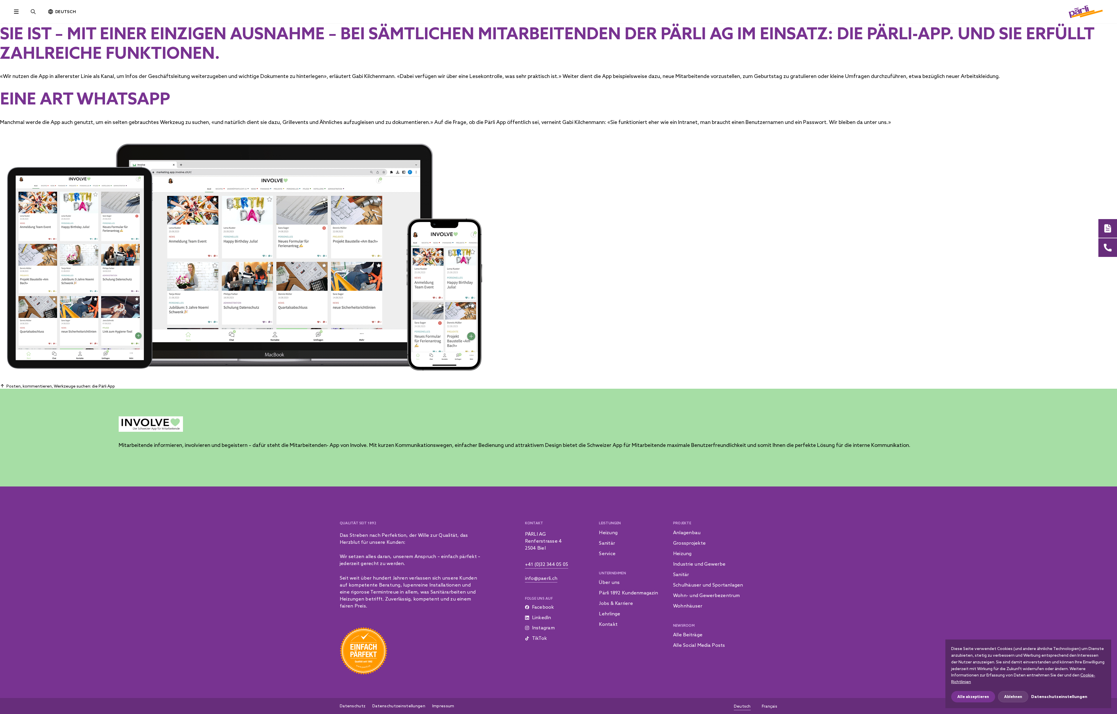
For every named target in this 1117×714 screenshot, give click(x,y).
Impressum (443, 705)
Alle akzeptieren (973, 696)
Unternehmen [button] (612, 573)
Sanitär (607, 543)
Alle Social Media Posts (699, 645)
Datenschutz (352, 705)
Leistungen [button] (610, 523)
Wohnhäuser (687, 606)
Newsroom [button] (684, 625)
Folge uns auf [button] (539, 598)
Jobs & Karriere (616, 603)
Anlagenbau (686, 532)
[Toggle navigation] (16, 11)
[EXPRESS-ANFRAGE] (1107, 228)
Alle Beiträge (687, 634)
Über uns (609, 582)
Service (607, 553)
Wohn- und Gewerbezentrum (706, 595)
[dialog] (1028, 674)
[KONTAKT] (1107, 247)
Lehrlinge (609, 614)
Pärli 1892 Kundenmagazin (628, 593)
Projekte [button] (682, 523)
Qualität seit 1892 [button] (358, 523)
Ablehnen (1013, 696)
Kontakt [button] (534, 523)
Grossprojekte (689, 543)
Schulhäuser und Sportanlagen (708, 585)
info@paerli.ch (541, 578)
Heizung (608, 532)
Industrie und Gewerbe (699, 564)
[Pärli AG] (1086, 11)
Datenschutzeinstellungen (398, 705)
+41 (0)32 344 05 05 (546, 564)
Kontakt (608, 624)
